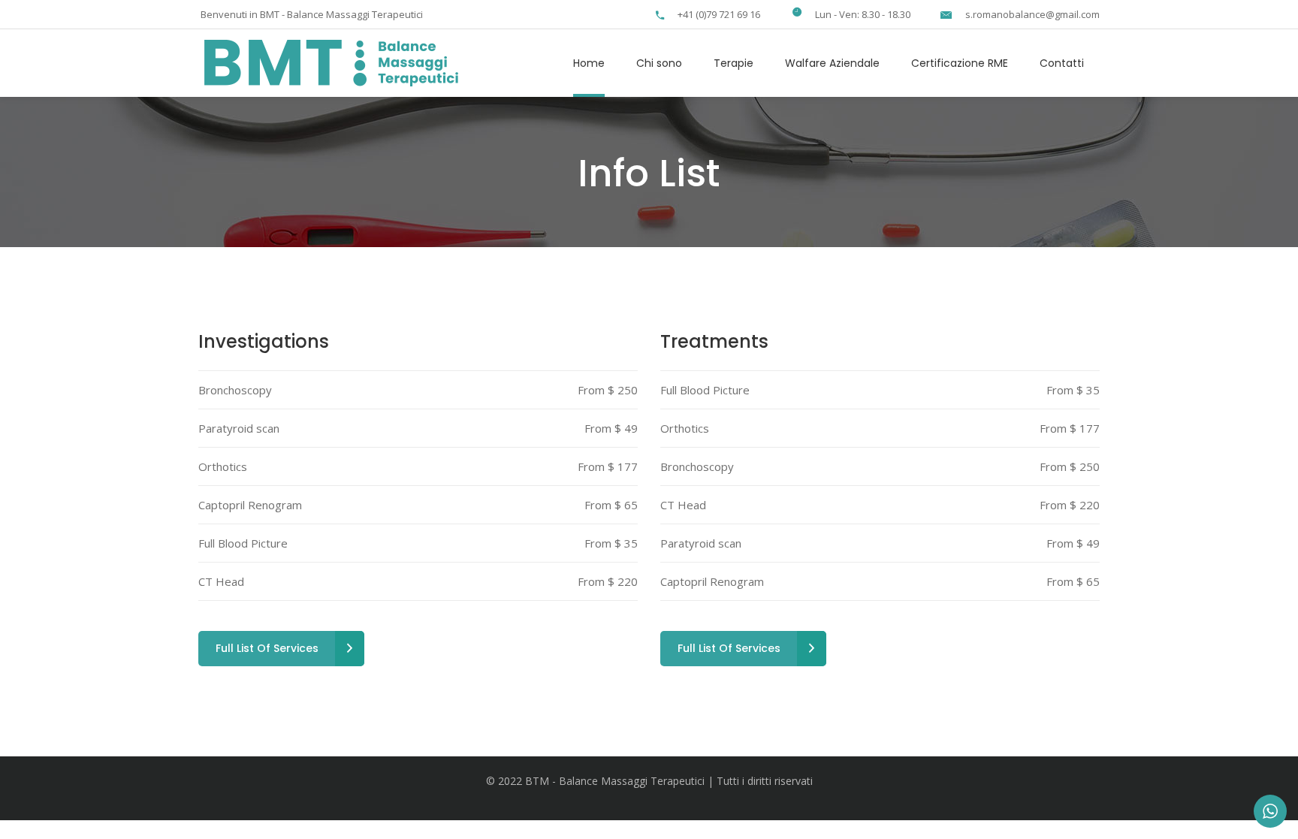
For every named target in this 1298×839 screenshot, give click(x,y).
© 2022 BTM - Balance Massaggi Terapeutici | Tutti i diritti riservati (649, 781)
